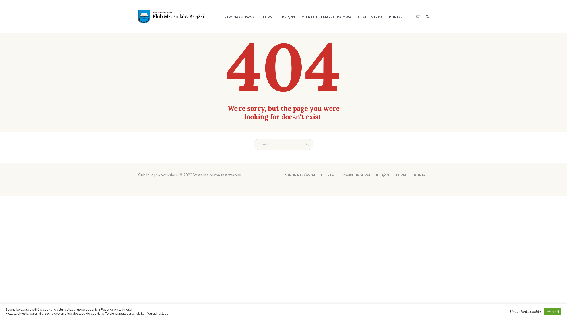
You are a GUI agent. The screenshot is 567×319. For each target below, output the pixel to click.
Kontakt (422, 175)
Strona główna (300, 175)
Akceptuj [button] (553, 311)
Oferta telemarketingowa (346, 175)
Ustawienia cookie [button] (525, 311)
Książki (382, 175)
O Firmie (401, 175)
